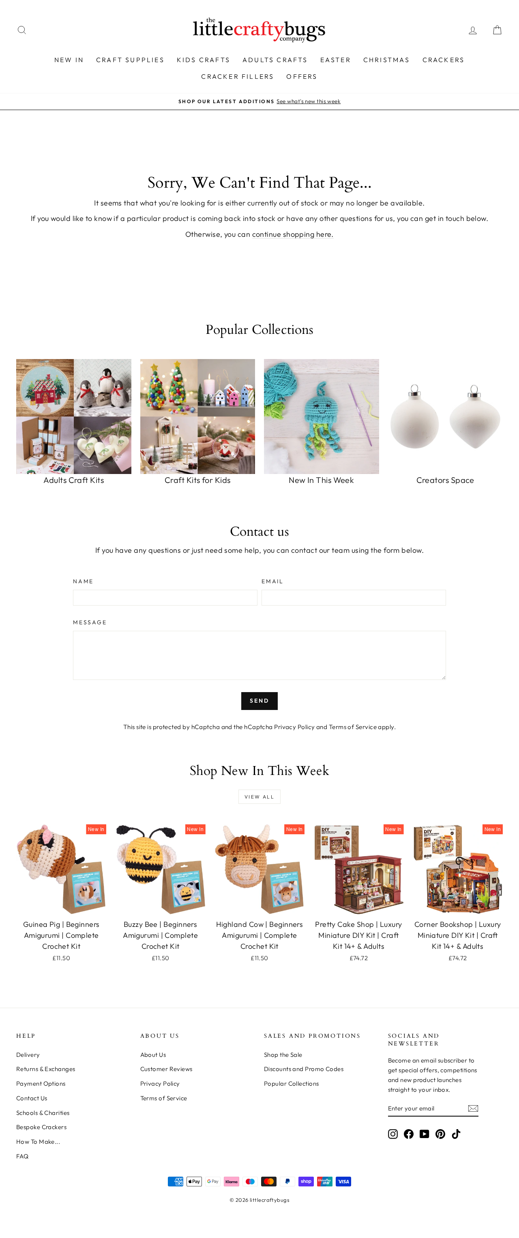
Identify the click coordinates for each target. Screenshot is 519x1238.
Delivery (28, 1054)
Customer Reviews (166, 1069)
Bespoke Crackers (41, 1127)
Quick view (61, 906)
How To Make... (38, 1141)
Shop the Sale (283, 1054)
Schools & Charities (43, 1113)
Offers (301, 76)
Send (259, 700)
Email (273, 581)
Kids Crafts (203, 60)
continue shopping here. (293, 234)
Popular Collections (291, 1083)
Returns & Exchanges (45, 1069)
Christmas (386, 60)
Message (90, 622)
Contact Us (31, 1098)
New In (69, 60)
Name (83, 581)
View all (259, 797)
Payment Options (41, 1083)
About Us (153, 1054)
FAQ (22, 1156)
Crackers (443, 60)
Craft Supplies (130, 60)
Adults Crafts (275, 60)
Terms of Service (353, 727)
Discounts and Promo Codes (303, 1069)
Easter (335, 60)
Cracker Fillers (237, 76)
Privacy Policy (294, 727)
